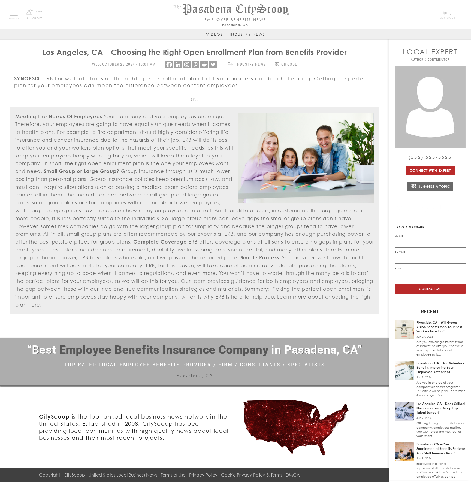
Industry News (247, 34)
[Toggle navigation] (13, 13)
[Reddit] (204, 64)
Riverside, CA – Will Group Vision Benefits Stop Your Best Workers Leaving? (439, 326)
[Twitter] (213, 64)
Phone (400, 252)
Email (399, 268)
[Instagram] (187, 64)
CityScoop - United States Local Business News (110, 475)
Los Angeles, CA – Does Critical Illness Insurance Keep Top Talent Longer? (440, 408)
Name (399, 236)
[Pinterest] (195, 64)
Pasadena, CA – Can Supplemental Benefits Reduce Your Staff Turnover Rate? (440, 448)
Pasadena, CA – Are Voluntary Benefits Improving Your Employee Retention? (440, 367)
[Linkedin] (178, 64)
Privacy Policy (203, 475)
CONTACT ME (430, 288)
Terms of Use (173, 475)
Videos (214, 34)
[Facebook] (169, 64)
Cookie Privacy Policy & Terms (251, 475)
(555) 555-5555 (430, 157)
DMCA (293, 475)
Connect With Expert (430, 170)
